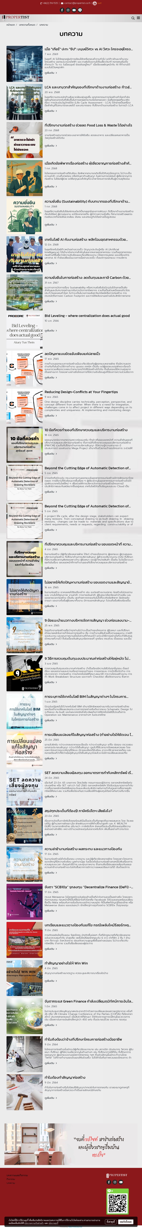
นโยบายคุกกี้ (53, 1223)
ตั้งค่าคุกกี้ (111, 1222)
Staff (99, 3)
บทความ (11, 1183)
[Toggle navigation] (138, 18)
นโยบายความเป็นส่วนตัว (34, 1223)
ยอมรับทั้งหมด (126, 1222)
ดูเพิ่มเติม (50, 73)
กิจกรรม (11, 1179)
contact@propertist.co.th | (78, 3)
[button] (132, 18)
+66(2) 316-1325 (51, 3)
